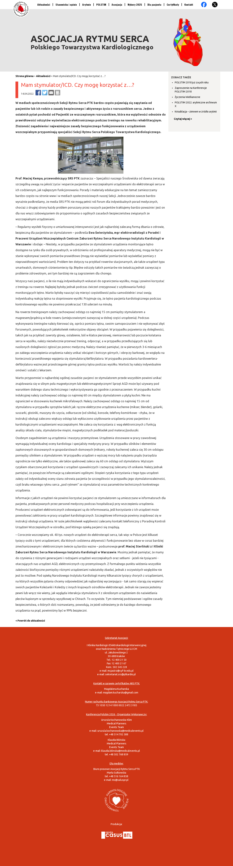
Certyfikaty (173, 4)
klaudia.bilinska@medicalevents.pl (120, 750)
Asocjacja (117, 4)
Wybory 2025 (135, 4)
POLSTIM (101, 4)
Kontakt (188, 4)
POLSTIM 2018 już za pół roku (192, 82)
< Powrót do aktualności (30, 620)
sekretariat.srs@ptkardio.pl (120, 674)
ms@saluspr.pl (120, 779)
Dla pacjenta (154, 4)
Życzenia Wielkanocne (187, 97)
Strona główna (24, 76)
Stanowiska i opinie (66, 4)
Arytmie (86, 4)
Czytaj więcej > (183, 118)
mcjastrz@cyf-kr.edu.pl (121, 670)
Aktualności (43, 4)
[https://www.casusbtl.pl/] (116, 834)
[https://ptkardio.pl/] (116, 799)
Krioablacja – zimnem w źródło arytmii (196, 111)
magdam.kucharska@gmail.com (120, 692)
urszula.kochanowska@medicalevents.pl (120, 730)
